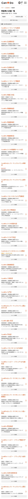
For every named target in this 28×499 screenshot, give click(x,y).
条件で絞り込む (14, 20)
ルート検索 (14, 36)
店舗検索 (7, 7)
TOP (2, 7)
